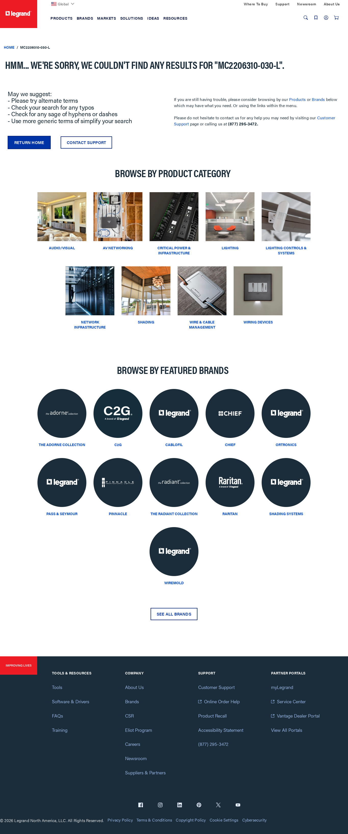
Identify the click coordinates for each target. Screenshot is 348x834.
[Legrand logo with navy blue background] (174, 415)
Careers (132, 744)
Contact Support (86, 142)
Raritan (230, 513)
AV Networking (118, 247)
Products (297, 99)
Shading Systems (286, 513)
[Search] (305, 17)
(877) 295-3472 (213, 744)
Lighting (230, 247)
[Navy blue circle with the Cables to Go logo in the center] (117, 415)
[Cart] (336, 17)
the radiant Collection (174, 513)
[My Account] (326, 17)
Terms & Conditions (154, 820)
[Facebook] (141, 805)
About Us (134, 687)
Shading (146, 321)
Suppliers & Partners (145, 772)
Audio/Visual (62, 247)
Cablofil (174, 444)
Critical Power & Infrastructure (174, 250)
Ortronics (286, 444)
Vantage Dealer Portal (298, 715)
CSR (129, 715)
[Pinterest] (199, 805)
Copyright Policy (191, 820)
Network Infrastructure (90, 324)
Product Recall (212, 715)
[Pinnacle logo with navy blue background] (117, 484)
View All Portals (286, 730)
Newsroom (136, 758)
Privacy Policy (120, 820)
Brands (318, 99)
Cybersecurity (254, 820)
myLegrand (282, 687)
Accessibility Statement (220, 730)
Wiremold (174, 582)
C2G (118, 444)
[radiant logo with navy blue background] (174, 484)
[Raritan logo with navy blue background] (230, 484)
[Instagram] (160, 805)
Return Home (29, 142)
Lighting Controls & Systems (286, 250)
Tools (57, 687)
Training (60, 730)
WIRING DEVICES (258, 321)
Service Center (291, 701)
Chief (230, 444)
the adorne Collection (62, 444)
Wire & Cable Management (202, 324)
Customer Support (216, 687)
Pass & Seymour (61, 513)
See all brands (174, 614)
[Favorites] (315, 17)
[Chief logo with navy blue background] (230, 415)
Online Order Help (222, 701)
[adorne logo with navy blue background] (61, 415)
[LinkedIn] (180, 805)
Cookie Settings (224, 820)
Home (9, 47)
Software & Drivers (70, 701)
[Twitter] (218, 805)
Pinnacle (118, 513)
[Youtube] (238, 805)
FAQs (57, 715)
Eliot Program (138, 730)
